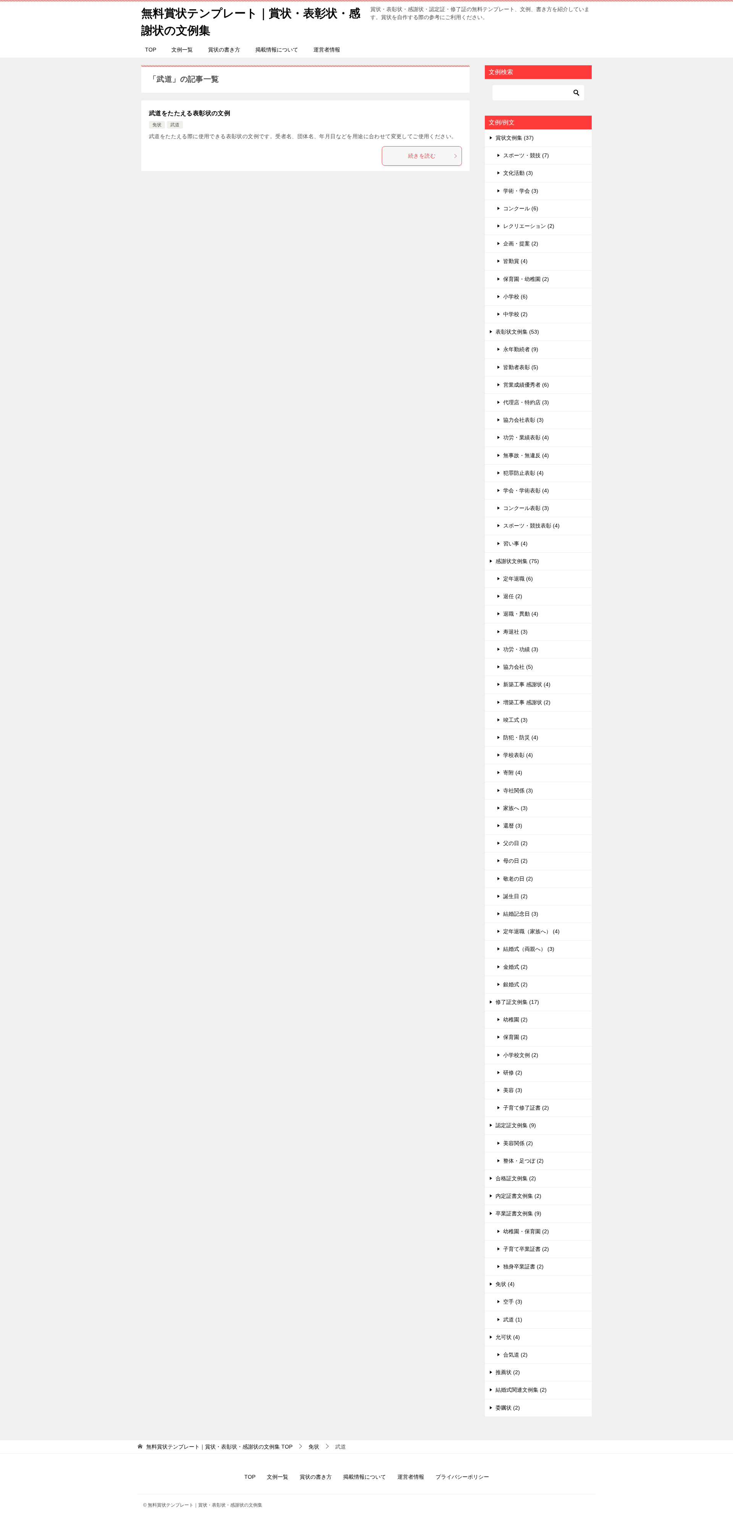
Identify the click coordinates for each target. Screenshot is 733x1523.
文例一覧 (182, 50)
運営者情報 (326, 50)
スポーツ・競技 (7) (526, 155)
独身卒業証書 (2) (523, 1266)
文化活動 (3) (518, 173)
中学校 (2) (515, 314)
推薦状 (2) (508, 1372)
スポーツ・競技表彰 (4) (531, 526)
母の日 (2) (515, 861)
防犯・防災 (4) (520, 737)
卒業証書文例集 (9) (518, 1213)
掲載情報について (276, 50)
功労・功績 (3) (520, 649)
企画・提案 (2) (520, 243)
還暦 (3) (512, 826)
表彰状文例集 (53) (517, 332)
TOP (150, 50)
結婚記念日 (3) (520, 914)
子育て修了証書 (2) (526, 1108)
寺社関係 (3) (518, 790)
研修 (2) (512, 1073)
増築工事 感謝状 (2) (527, 702)
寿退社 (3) (515, 632)
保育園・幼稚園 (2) (526, 279)
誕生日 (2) (515, 896)
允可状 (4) (508, 1337)
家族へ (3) (515, 808)
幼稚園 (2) (515, 1019)
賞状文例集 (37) (515, 138)
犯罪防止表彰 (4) (523, 473)
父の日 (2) (515, 843)
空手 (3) (512, 1302)
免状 (156, 124)
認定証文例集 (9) (516, 1125)
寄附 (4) (512, 773)
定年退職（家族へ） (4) (531, 931)
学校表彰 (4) (518, 755)
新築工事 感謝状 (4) (527, 684)
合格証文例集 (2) (516, 1178)
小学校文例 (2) (520, 1055)
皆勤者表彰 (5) (520, 367)
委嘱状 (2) (508, 1408)
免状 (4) (505, 1284)
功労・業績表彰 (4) (526, 437)
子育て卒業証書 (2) (526, 1249)
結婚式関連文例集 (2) (521, 1390)
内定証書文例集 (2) (518, 1196)
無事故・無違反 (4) (526, 455)
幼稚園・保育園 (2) (526, 1231)
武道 (174, 124)
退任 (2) (512, 596)
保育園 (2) (515, 1037)
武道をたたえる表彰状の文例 (189, 113)
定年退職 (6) (518, 579)
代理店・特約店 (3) (526, 402)
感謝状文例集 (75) (517, 561)
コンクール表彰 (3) (526, 508)
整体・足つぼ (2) (523, 1161)
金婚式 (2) (515, 967)
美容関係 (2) (518, 1143)
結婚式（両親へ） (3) (528, 949)
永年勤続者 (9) (520, 349)
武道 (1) (512, 1319)
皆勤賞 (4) (515, 261)
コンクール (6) (520, 208)
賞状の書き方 (224, 50)
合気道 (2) (515, 1355)
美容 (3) (512, 1090)
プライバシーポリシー (462, 1477)
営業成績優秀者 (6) (526, 385)
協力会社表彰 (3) (523, 420)
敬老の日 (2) (518, 879)
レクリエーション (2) (528, 226)
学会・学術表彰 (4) (526, 490)
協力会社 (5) (518, 667)
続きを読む (422, 156)
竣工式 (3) (515, 720)
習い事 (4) (515, 543)
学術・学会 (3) (520, 191)
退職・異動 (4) (520, 614)
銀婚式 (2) (515, 984)
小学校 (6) (515, 297)
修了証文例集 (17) (517, 1002)
